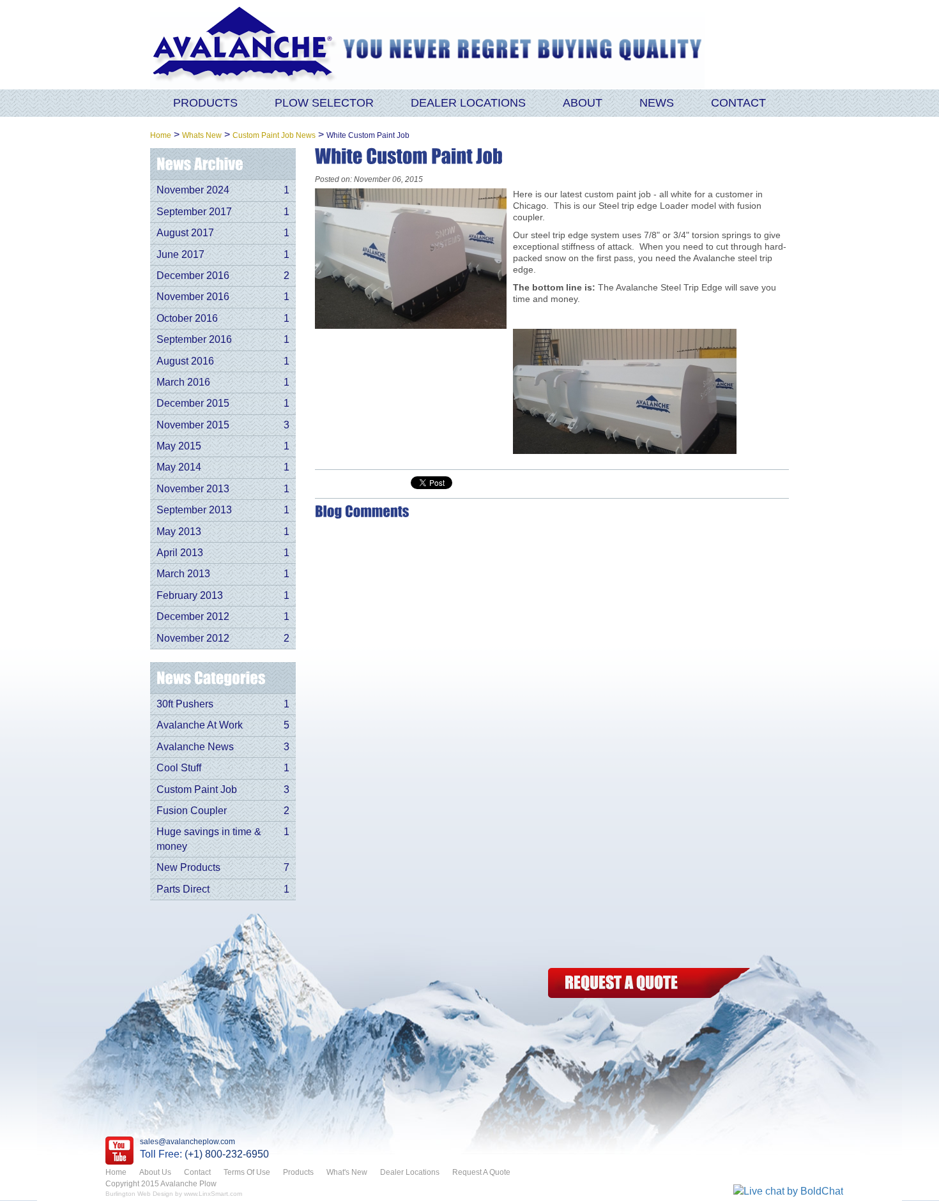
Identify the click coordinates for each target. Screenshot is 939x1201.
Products (205, 102)
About (582, 102)
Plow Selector (324, 102)
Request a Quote (647, 983)
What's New (346, 1172)
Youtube (119, 1151)
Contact (738, 102)
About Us (155, 1172)
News (656, 102)
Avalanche (246, 44)
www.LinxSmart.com (213, 1193)
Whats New (202, 135)
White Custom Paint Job (367, 135)
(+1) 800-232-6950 (227, 1154)
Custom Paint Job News (274, 135)
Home (160, 135)
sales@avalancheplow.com (187, 1141)
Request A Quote (481, 1172)
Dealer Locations (468, 102)
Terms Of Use (247, 1172)
